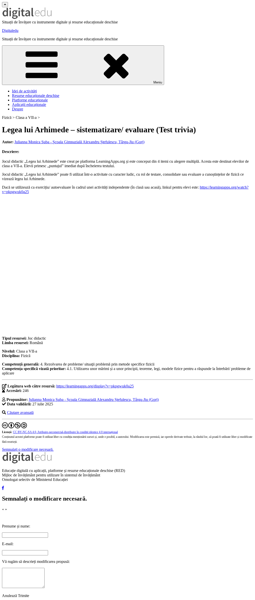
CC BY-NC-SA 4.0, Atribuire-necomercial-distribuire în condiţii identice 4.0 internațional (65, 432)
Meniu (157, 82)
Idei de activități (24, 91)
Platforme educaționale (30, 100)
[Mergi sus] (5, 4)
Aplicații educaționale (29, 104)
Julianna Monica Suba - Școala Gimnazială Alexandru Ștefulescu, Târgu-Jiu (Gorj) (79, 142)
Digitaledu (10, 30)
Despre (17, 109)
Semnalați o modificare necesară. (28, 449)
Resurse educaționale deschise (35, 95)
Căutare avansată (20, 412)
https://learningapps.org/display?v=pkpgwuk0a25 (95, 386)
